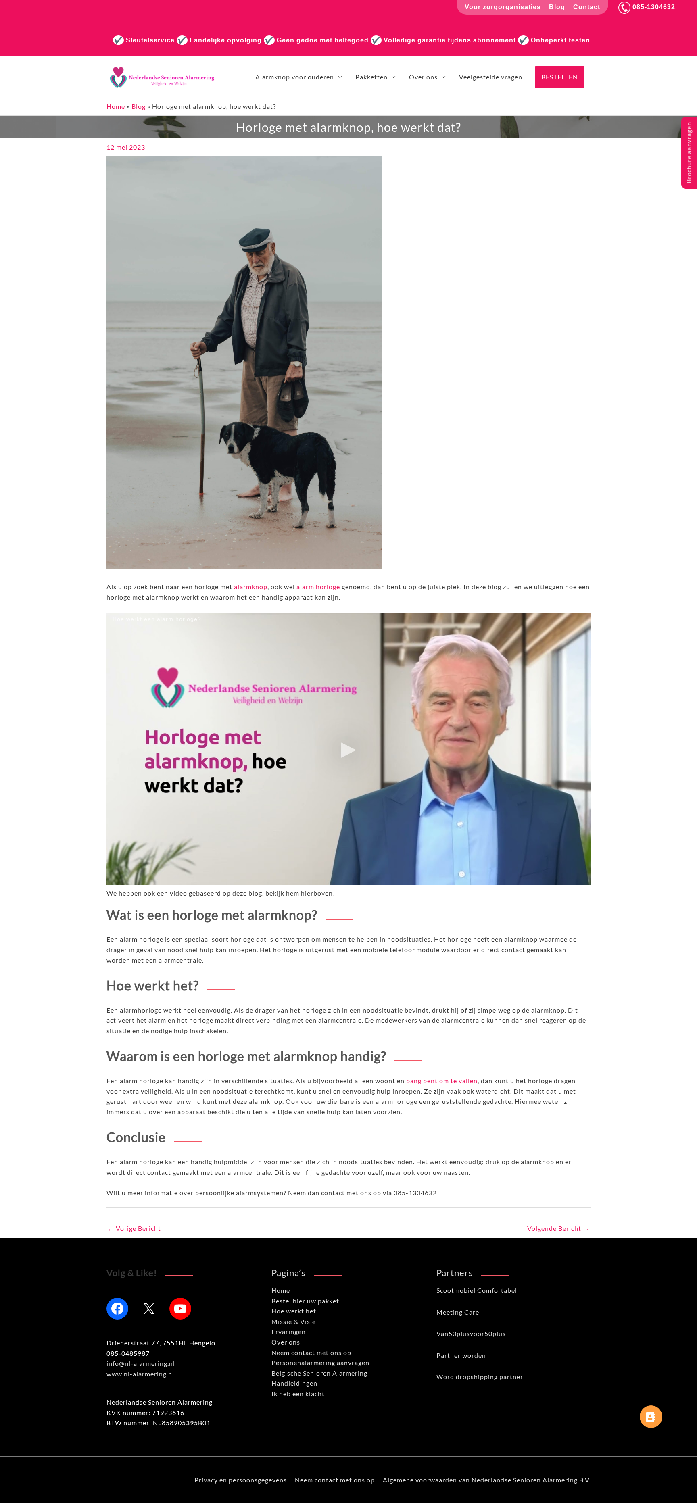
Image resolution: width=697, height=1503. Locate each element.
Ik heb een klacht (298, 1393)
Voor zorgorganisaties (503, 7)
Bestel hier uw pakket (305, 1301)
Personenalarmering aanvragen (320, 1362)
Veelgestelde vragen (490, 77)
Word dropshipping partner (479, 1376)
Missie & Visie (293, 1321)
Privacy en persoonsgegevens (240, 1480)
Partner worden (461, 1355)
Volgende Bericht (558, 1228)
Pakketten (371, 77)
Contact (586, 7)
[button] (559, 77)
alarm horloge (318, 586)
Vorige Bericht (134, 1228)
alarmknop (250, 586)
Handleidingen (294, 1383)
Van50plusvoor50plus (471, 1333)
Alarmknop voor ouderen (294, 77)
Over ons (423, 77)
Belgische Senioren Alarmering (319, 1373)
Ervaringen (288, 1331)
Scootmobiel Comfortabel (476, 1290)
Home (115, 106)
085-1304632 (652, 7)
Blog (557, 7)
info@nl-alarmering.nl (140, 1363)
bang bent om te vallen (442, 1080)
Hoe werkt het (293, 1311)
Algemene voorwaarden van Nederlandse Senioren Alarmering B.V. (487, 1480)
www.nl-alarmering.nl (140, 1374)
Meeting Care (457, 1312)
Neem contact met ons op (311, 1352)
